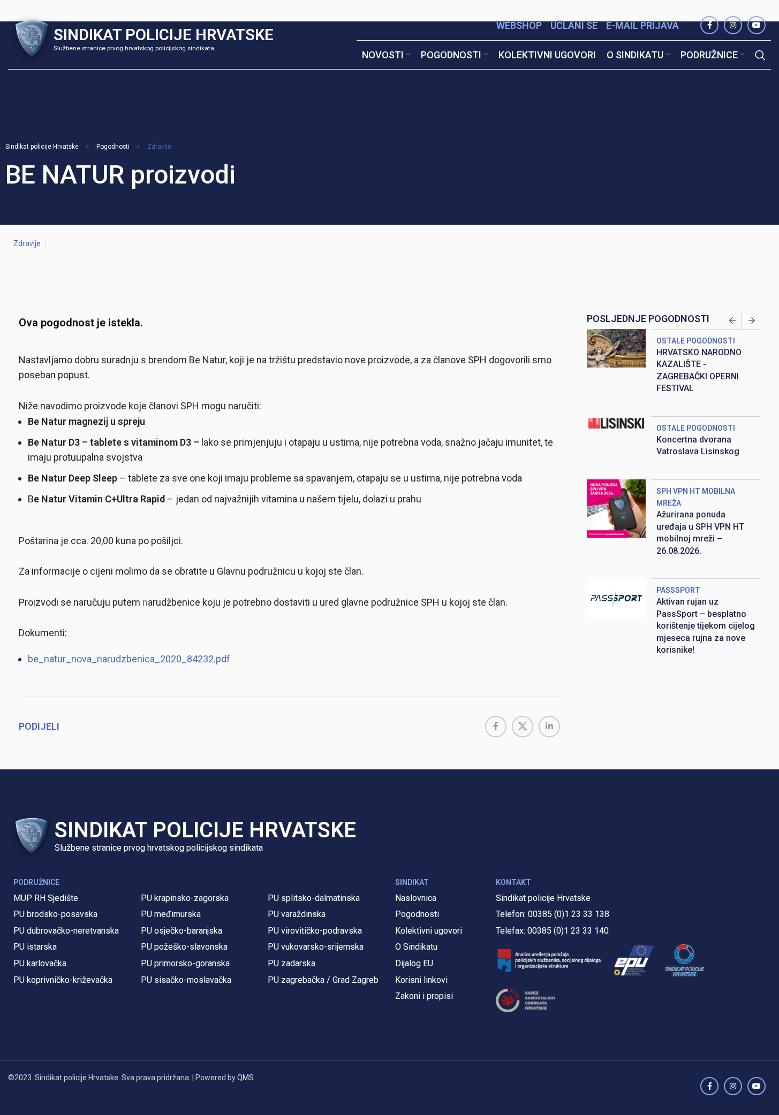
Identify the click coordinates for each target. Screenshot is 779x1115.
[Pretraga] (760, 55)
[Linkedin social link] (549, 726)
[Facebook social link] (495, 726)
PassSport (678, 590)
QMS (245, 1077)
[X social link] (522, 726)
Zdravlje (159, 146)
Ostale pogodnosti (695, 341)
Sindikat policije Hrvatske (42, 146)
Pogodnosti (113, 146)
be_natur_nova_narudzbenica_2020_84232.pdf (129, 659)
